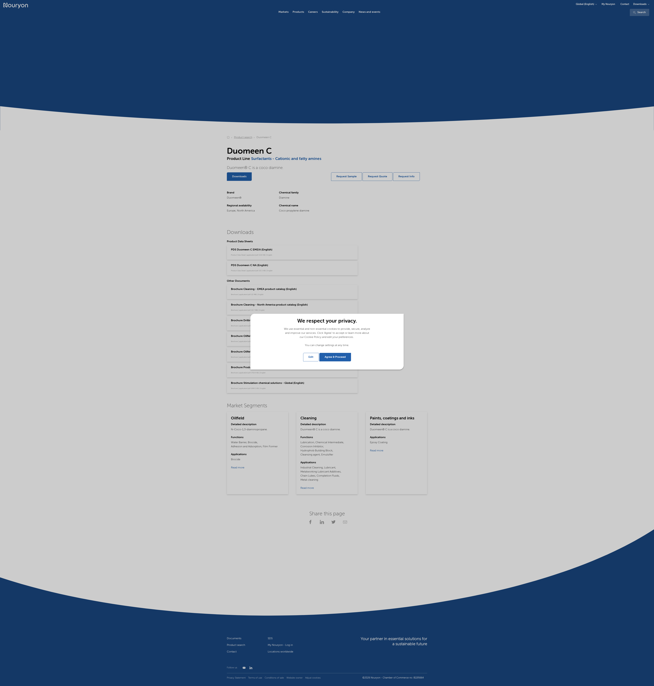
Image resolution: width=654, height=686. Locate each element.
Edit (310, 357)
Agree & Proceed (335, 357)
